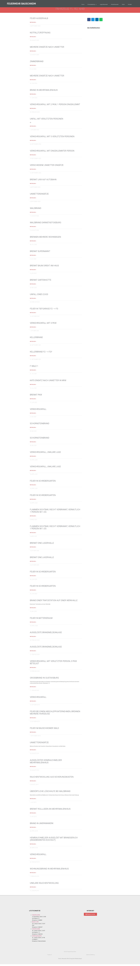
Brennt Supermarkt (40, 251)
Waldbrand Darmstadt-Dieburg (45, 222)
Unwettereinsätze (39, 194)
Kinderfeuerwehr (115, 4)
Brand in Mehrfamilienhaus (44, 90)
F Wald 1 (34, 366)
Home (82, 4)
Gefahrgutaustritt (37, 936)
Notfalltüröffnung (40, 33)
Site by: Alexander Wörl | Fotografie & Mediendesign (70, 958)
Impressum (49, 954)
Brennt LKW (35, 922)
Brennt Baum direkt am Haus (44, 265)
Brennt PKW (36, 395)
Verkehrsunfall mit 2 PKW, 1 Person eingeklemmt (55, 104)
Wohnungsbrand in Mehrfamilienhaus (49, 869)
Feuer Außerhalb (39, 18)
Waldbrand (35, 208)
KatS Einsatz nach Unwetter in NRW (48, 380)
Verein (123, 4)
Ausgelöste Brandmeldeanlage (46, 632)
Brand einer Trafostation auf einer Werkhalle (54, 600)
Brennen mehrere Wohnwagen (45, 237)
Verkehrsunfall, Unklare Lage (45, 452)
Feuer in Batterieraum (41, 618)
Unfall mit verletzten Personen (46, 119)
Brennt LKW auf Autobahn (43, 179)
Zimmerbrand (36, 61)
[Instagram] (71, 949)
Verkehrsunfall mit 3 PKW (43, 323)
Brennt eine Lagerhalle (42, 543)
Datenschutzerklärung (90, 954)
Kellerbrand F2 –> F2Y (41, 352)
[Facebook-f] (68, 949)
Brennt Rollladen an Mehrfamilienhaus (50, 809)
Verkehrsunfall (38, 409)
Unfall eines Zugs (39, 294)
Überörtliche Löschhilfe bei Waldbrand (50, 791)
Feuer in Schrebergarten (43, 481)
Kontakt (130, 4)
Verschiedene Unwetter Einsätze (47, 165)
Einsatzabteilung (91, 4)
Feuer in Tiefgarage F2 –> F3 (44, 309)
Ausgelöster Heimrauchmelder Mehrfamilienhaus (46, 761)
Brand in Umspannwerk (41, 823)
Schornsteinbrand (39, 423)
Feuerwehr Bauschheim (21, 3)
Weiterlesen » (33, 22)
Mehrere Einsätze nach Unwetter (47, 47)
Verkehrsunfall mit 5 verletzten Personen (52, 136)
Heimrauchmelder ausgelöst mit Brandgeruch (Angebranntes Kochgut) (54, 839)
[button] (89, 19)
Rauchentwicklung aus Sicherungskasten (52, 777)
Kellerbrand (36, 337)
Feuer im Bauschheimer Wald (44, 728)
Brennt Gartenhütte (40, 280)
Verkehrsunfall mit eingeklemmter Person (52, 151)
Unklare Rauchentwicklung (44, 883)
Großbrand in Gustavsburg (44, 678)
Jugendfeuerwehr (104, 4)
